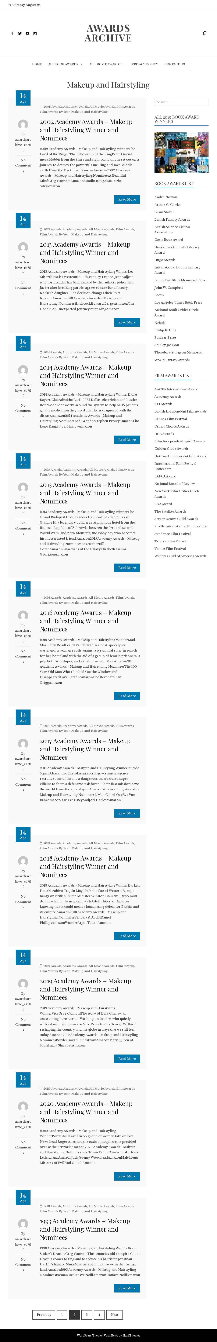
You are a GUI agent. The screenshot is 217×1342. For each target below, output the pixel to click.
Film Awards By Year (55, 112)
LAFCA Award (165, 476)
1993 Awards (52, 1206)
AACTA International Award (176, 389)
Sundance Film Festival (172, 534)
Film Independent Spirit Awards (179, 441)
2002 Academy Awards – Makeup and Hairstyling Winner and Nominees (86, 129)
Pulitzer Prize (165, 338)
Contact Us (174, 64)
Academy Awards (75, 107)
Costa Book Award (168, 240)
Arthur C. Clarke (167, 205)
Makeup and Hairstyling (89, 112)
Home (37, 64)
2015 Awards (52, 470)
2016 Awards (52, 598)
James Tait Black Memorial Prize (180, 280)
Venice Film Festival (170, 549)
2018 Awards (52, 843)
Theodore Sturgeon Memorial (178, 352)
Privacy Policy (145, 64)
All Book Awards (63, 64)
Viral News (111, 1335)
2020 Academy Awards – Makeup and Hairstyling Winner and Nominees (86, 1111)
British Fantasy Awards (172, 219)
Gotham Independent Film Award (180, 456)
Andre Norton (165, 197)
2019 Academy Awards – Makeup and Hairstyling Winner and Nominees (85, 988)
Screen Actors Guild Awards (176, 519)
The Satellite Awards (170, 511)
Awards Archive (108, 32)
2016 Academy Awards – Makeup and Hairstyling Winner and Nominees (85, 620)
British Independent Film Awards (180, 411)
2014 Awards (52, 352)
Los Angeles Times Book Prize (178, 302)
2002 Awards (52, 107)
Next (114, 1315)
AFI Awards (163, 404)
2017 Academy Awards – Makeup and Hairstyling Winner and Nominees (85, 748)
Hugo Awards (164, 260)
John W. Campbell (168, 288)
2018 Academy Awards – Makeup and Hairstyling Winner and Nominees (85, 866)
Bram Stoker (164, 212)
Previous (44, 1315)
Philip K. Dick (165, 330)
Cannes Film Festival (170, 419)
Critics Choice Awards (171, 426)
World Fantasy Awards (172, 360)
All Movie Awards (105, 64)
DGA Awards (164, 434)
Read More (127, 199)
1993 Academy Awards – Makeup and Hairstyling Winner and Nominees (85, 1229)
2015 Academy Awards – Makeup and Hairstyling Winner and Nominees (85, 492)
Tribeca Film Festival (171, 541)
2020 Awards (52, 1088)
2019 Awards (52, 966)
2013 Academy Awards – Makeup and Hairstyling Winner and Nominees (85, 252)
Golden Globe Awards (171, 449)
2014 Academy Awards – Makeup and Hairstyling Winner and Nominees (85, 375)
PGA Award (163, 504)
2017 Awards (52, 726)
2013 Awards (52, 229)
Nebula (160, 323)
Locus (159, 295)
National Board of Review (174, 484)
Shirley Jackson (166, 345)
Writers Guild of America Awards (180, 556)
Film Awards (126, 107)
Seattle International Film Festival (180, 526)
